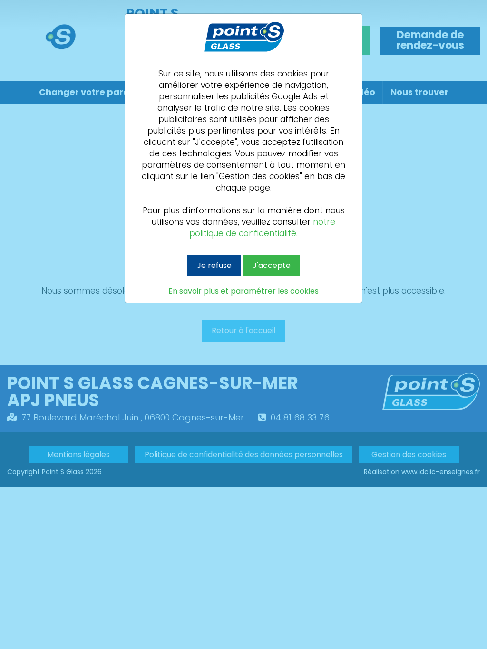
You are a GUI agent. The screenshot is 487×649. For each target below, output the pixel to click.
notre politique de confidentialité (262, 227)
